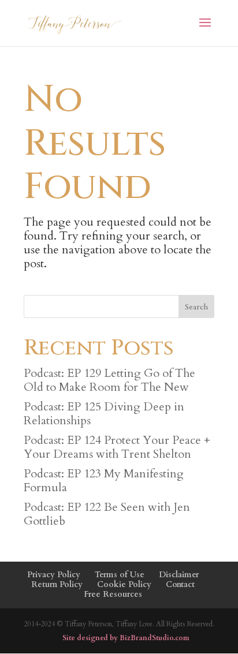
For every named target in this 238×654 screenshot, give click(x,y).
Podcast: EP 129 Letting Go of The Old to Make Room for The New (109, 380)
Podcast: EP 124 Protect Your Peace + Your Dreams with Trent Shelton (117, 447)
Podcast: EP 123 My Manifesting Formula (104, 480)
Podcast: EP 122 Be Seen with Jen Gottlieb (107, 514)
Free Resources (113, 594)
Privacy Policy (53, 574)
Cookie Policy (124, 584)
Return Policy (57, 584)
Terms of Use (119, 574)
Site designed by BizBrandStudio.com (125, 637)
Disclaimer (179, 574)
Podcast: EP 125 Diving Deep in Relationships (104, 413)
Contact (180, 584)
